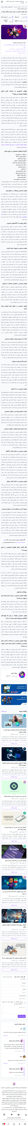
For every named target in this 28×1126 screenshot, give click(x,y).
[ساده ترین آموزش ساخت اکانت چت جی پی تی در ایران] (14, 883)
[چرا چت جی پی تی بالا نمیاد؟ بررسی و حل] (14, 851)
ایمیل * (24, 989)
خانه (26, 7)
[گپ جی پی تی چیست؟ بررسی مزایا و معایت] (14, 787)
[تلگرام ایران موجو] (11, 1114)
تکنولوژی (8, 1087)
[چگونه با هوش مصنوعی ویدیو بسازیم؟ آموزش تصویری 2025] (14, 754)
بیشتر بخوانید (14, 743)
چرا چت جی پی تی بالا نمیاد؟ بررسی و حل (15, 860)
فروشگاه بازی (22, 1087)
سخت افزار (3, 1087)
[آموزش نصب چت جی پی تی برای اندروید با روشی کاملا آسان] (14, 818)
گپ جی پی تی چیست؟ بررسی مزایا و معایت (15, 796)
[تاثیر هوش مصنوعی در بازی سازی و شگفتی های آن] (14, 32)
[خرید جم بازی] (14, 700)
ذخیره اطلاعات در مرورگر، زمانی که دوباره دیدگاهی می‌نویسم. (12, 1002)
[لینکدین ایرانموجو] (18, 1114)
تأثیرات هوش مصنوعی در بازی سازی (18, 49)
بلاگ (23, 7)
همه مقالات (3, 711)
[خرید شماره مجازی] (14, 689)
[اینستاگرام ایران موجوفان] (4, 1114)
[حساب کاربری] (19, 1124)
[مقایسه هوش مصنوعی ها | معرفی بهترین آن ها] (14, 949)
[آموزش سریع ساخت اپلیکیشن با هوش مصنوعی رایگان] (14, 916)
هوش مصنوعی (17, 7)
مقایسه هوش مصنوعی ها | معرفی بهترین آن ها (14, 958)
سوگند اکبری (14, 673)
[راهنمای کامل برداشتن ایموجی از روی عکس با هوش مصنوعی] (14, 721)
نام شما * (24, 983)
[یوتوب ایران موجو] (26, 1115)
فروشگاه (17, 1087)
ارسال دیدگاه (21, 1016)
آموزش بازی (12, 1087)
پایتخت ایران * (22, 995)
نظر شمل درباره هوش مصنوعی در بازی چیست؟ (15, 51)
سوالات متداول (22, 53)
